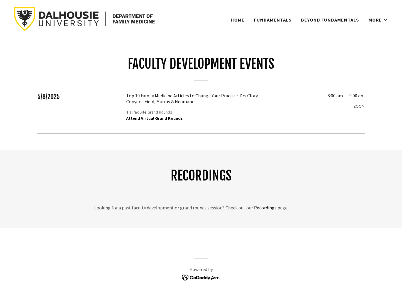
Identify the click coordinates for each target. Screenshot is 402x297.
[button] (378, 19)
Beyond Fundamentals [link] (330, 20)
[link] (94, 18)
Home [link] (238, 20)
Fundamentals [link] (273, 20)
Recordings (265, 208)
